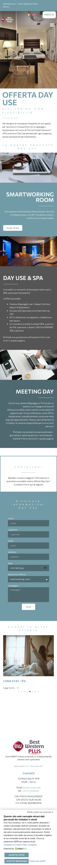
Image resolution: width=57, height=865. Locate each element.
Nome (10, 518)
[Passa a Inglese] (33, 14)
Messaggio (13, 585)
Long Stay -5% (14, 681)
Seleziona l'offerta (17, 574)
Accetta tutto (16, 855)
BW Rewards (37, 766)
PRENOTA (49, 14)
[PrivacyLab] (20, 848)
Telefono (12, 552)
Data (10, 563)
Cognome (12, 529)
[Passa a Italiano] (28, 14)
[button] (52, 25)
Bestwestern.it (21, 766)
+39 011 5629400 (30, 790)
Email (10, 540)
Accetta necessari (16, 861)
